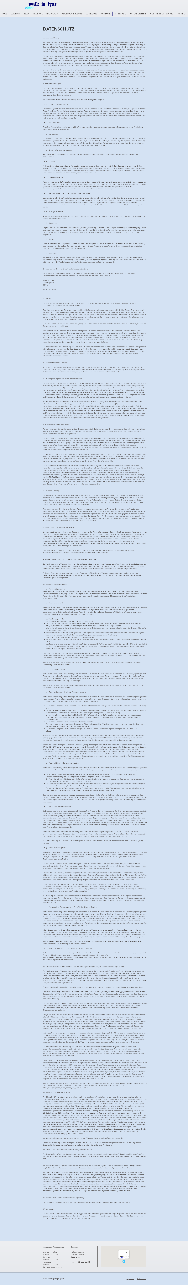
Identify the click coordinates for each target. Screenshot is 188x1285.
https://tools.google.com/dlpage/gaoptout (99, 1065)
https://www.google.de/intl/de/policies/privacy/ (127, 1083)
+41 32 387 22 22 (82, 1262)
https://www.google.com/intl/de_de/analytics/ (59, 1088)
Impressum (130, 1279)
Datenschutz (141, 1279)
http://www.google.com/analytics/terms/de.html (64, 1085)
